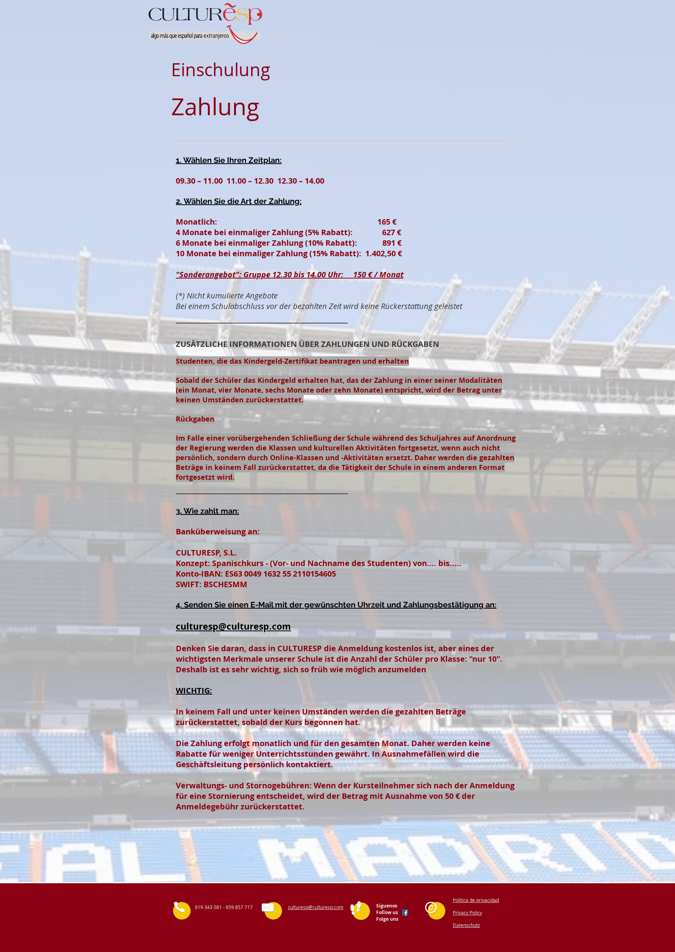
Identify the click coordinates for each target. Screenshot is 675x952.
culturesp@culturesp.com (233, 626)
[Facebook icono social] (405, 912)
